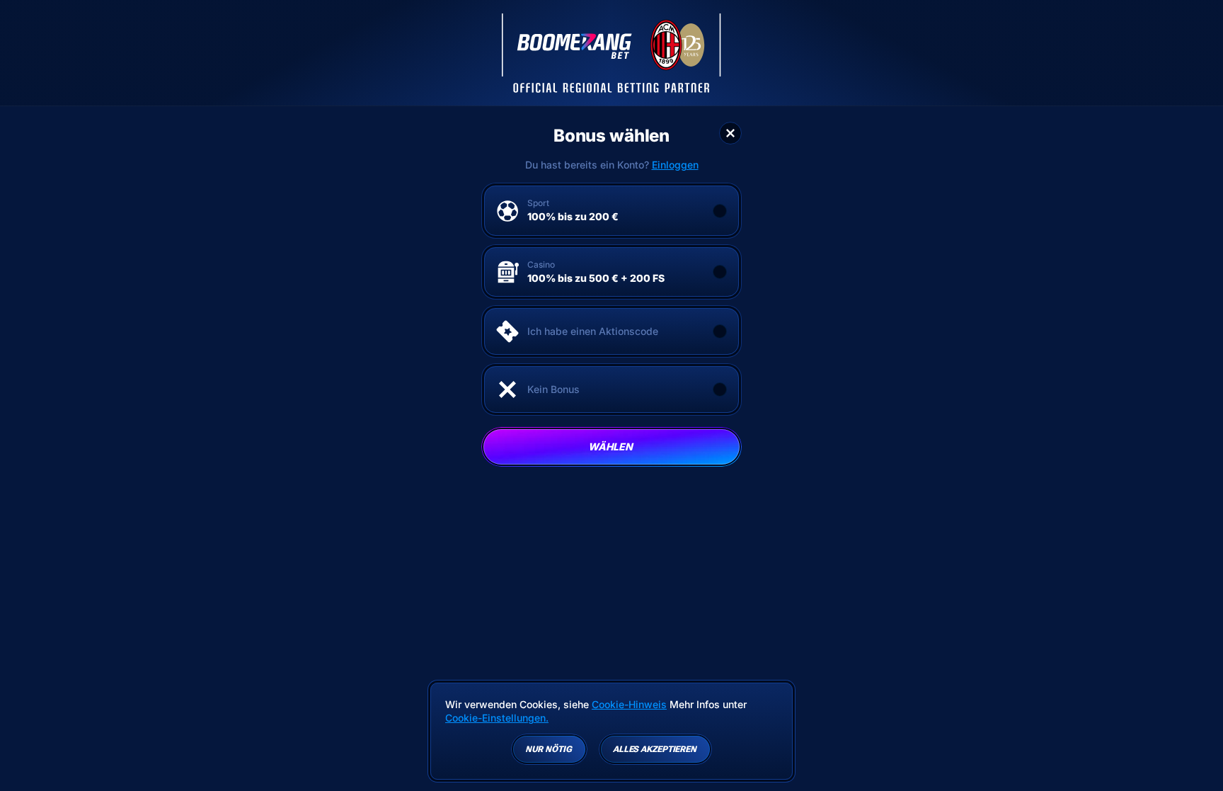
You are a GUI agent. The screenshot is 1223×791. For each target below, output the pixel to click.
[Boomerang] (611, 53)
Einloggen (675, 165)
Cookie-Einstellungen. (497, 718)
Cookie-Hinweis (629, 704)
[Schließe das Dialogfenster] (730, 133)
